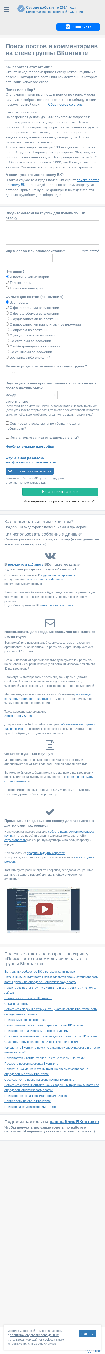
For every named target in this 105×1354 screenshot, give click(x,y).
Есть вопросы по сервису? (33, 471)
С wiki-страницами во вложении (35, 346)
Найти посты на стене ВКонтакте (27, 1101)
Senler (8, 716)
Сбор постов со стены (65, 104)
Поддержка (91, 1351)
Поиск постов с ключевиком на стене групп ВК (36, 1031)
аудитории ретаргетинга (58, 575)
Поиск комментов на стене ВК (25, 1020)
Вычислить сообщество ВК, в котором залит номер (39, 971)
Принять (87, 1333)
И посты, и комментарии (29, 277)
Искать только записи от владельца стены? (44, 437)
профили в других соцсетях (46, 853)
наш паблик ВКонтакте (74, 1121)
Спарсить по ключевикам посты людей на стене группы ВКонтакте (50, 1036)
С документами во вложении (32, 335)
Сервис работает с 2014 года (54, 9)
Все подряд (18, 302)
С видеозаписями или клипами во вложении (45, 324)
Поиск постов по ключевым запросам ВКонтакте (37, 1096)
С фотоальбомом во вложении (34, 313)
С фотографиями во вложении (34, 308)
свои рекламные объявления (46, 579)
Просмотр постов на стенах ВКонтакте (31, 1063)
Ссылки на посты (16, 1004)
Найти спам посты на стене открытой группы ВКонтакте (43, 1025)
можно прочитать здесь (56, 605)
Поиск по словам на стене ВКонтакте (30, 1107)
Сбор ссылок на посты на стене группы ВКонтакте (39, 1079)
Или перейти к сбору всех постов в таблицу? (59, 501)
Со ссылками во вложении (30, 352)
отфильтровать (15, 840)
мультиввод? (90, 250)
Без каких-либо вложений (30, 357)
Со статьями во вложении (30, 341)
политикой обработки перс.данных (34, 1335)
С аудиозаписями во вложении (34, 319)
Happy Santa (23, 716)
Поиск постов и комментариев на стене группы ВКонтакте (44, 1058)
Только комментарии (26, 288)
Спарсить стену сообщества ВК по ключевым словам (41, 1042)
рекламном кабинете (25, 564)
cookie (47, 1339)
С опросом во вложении (28, 330)
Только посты (20, 283)
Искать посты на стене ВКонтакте (28, 998)
